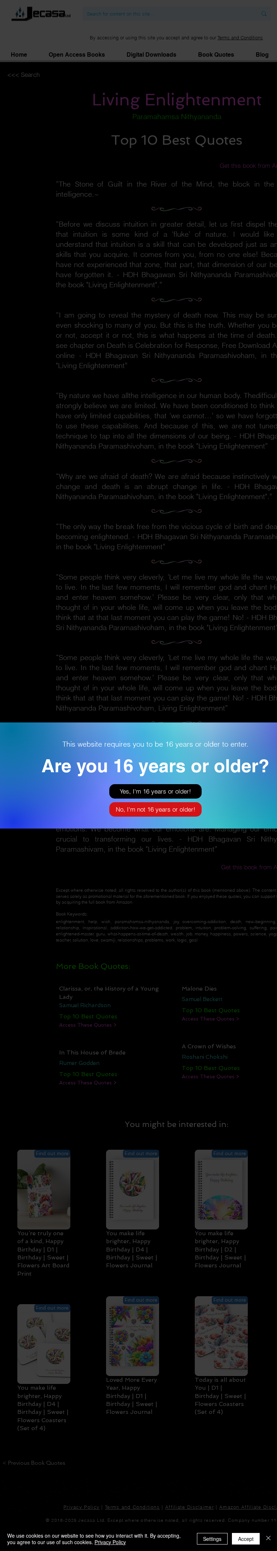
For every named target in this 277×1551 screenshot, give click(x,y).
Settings (212, 1538)
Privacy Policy (110, 1542)
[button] (155, 791)
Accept (246, 1538)
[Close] (268, 1538)
